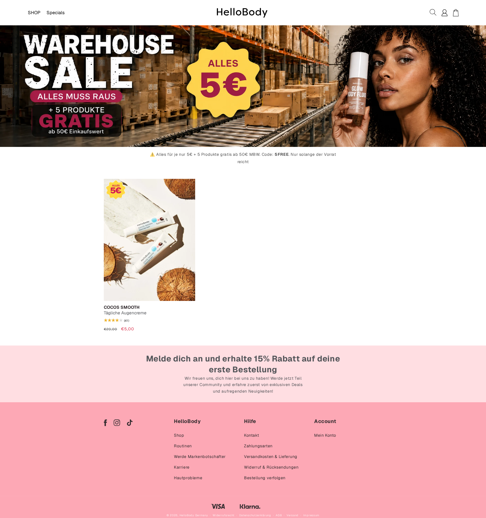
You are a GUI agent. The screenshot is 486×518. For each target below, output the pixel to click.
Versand (292, 515)
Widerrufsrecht (223, 515)
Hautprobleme (188, 478)
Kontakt (251, 435)
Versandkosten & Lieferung (270, 456)
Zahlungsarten (258, 446)
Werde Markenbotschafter (200, 456)
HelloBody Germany (193, 515)
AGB (279, 515)
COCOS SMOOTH (121, 307)
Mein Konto (325, 435)
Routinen (183, 446)
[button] (433, 12)
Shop (179, 435)
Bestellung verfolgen (265, 478)
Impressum (311, 515)
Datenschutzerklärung (255, 515)
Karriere (182, 467)
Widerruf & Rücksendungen (271, 467)
